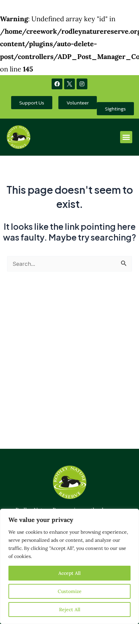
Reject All (69, 609)
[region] (69, 566)
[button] (126, 137)
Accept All (69, 573)
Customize (70, 591)
